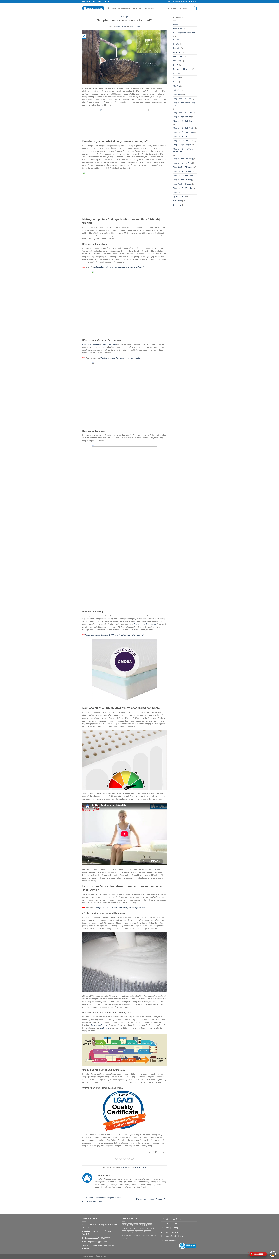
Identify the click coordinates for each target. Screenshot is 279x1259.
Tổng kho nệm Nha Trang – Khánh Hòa (183, 150)
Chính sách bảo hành (169, 1223)
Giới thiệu (168, 1)
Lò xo (124, 1232)
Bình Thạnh (177, 29)
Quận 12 (176, 78)
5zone (130, 1225)
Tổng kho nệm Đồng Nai (182, 188)
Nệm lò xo (137, 8)
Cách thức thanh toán (169, 1240)
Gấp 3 (136, 1228)
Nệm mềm (147, 1232)
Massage (131, 1232)
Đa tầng (153, 1235)
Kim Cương (177, 56)
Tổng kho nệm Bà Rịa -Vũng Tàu (184, 104)
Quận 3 (176, 82)
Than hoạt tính (126, 1235)
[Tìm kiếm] (108, 8)
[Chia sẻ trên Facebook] (116, 1159)
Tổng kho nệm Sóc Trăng (183, 159)
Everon (124, 1228)
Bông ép (142, 1225)
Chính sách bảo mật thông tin (172, 1236)
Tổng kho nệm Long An (182, 145)
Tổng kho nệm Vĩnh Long (183, 175)
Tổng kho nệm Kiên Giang (183, 141)
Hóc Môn (176, 48)
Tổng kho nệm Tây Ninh (182, 163)
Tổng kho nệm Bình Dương (183, 121)
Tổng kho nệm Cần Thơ (182, 136)
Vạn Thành (177, 201)
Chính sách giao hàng (169, 1228)
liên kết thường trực (140, 1167)
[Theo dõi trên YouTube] (195, 1)
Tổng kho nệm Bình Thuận (183, 132)
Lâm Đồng (177, 61)
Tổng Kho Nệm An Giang (183, 99)
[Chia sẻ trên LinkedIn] (132, 1159)
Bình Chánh (177, 24)
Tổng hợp (124, 17)
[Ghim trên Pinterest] (128, 1159)
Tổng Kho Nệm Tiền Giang (183, 167)
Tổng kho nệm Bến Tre (182, 117)
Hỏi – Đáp (177, 52)
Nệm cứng (139, 1232)
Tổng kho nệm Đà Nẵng (182, 180)
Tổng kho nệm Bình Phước (183, 128)
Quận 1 (176, 73)
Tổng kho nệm (135, 26)
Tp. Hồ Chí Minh (179, 197)
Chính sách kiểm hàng (169, 1232)
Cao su (149, 1225)
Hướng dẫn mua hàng (180, 1)
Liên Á (175, 65)
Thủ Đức (176, 90)
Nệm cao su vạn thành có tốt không (149, 1199)
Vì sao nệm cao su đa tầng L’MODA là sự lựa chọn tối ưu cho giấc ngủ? (114, 635)
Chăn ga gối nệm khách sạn (184, 33)
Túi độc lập (136, 1235)
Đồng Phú (177, 205)
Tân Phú (176, 86)
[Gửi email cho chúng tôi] (193, 1)
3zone (124, 1225)
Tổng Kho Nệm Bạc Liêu (182, 113)
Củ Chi (176, 40)
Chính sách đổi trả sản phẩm (172, 1219)
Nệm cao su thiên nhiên (120, 8)
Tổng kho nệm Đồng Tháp (183, 192)
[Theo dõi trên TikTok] (191, 1)
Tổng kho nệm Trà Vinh (182, 171)
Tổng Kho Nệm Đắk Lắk (182, 184)
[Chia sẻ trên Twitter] (120, 1159)
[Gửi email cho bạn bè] (124, 1159)
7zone (136, 1225)
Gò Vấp (176, 44)
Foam (130, 1228)
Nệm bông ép (149, 8)
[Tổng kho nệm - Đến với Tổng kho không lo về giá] (93, 8)
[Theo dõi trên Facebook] (189, 1)
